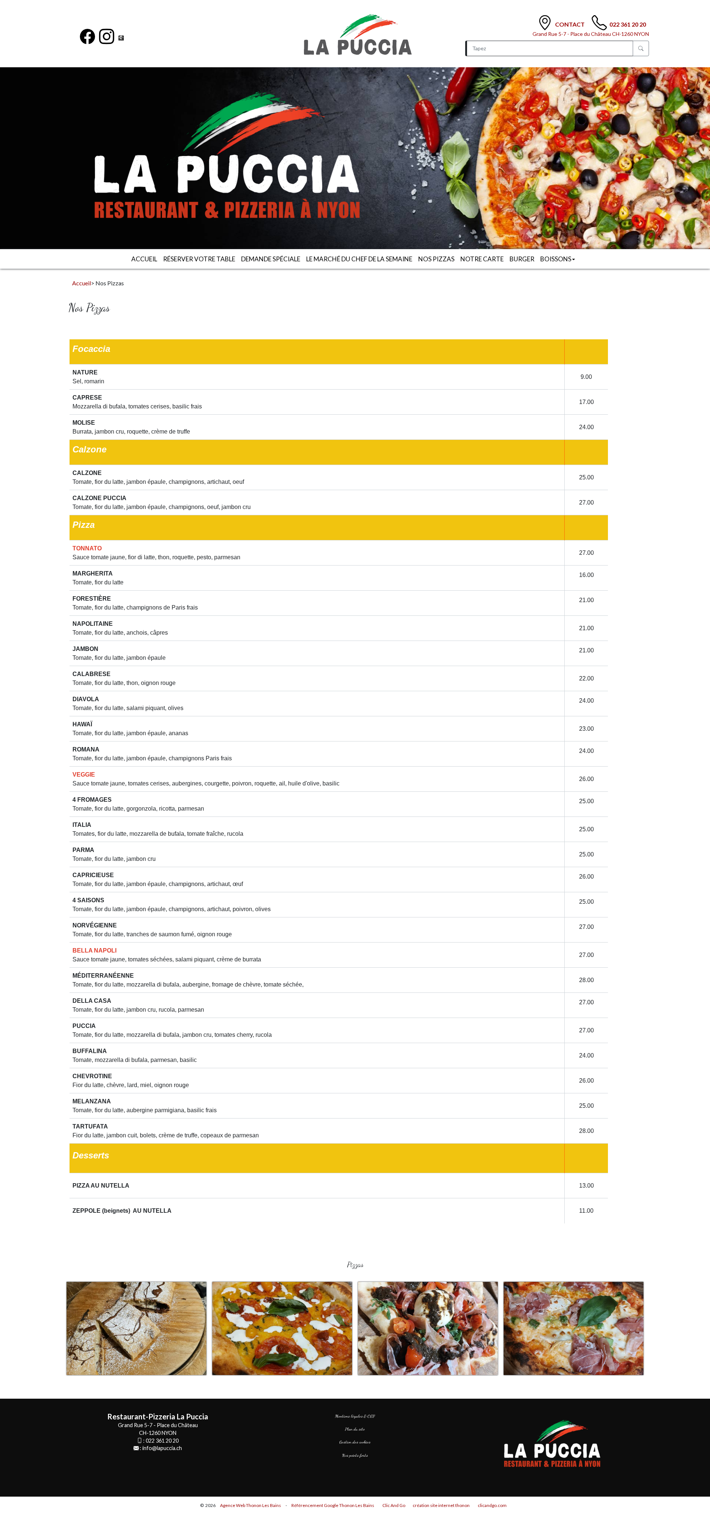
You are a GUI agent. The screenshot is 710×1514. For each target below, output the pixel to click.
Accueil (144, 259)
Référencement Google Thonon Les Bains (332, 1505)
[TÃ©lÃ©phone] (599, 22)
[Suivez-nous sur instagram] (106, 36)
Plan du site (355, 1429)
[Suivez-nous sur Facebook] (87, 36)
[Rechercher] (641, 48)
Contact (570, 24)
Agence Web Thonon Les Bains (250, 1505)
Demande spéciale (270, 259)
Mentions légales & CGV (355, 1416)
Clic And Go (393, 1505)
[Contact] (544, 22)
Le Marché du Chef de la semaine (359, 259)
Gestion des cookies (355, 1442)
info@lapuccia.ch (162, 1448)
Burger (522, 259)
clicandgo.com (492, 1505)
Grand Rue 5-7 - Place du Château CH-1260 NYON (590, 34)
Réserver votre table (199, 259)
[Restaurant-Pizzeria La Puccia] (364, 35)
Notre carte (482, 259)
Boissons (555, 259)
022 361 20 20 (627, 24)
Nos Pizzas (436, 259)
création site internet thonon (441, 1505)
